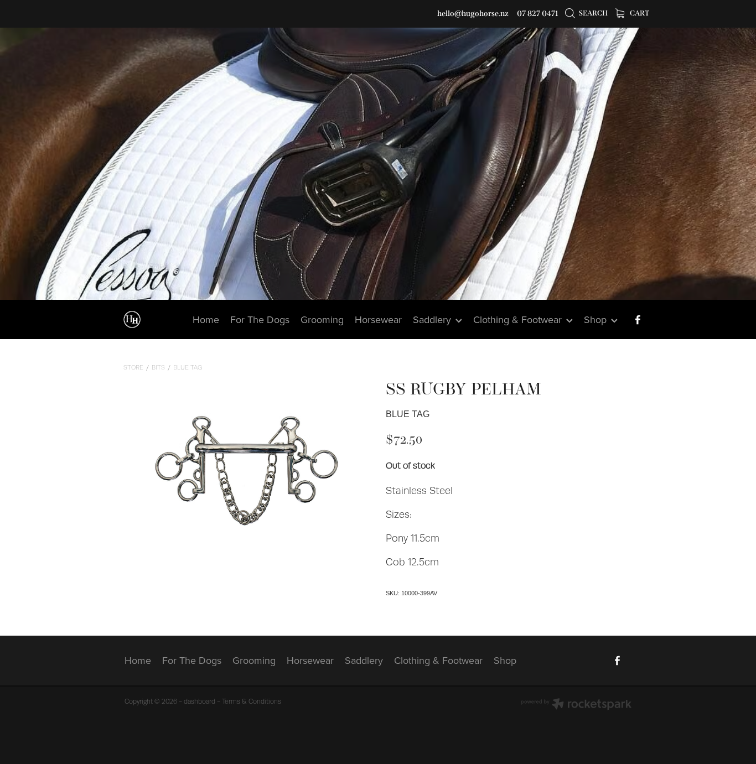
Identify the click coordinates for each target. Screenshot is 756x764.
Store (133, 367)
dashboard (199, 701)
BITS (158, 367)
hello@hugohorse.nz (473, 13)
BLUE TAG (187, 367)
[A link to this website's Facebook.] (637, 319)
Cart (639, 13)
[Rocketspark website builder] (576, 705)
